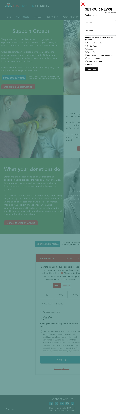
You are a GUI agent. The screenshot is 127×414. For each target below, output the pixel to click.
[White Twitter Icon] (99, 118)
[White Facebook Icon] (110, 118)
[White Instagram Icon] (104, 118)
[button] (83, 4)
